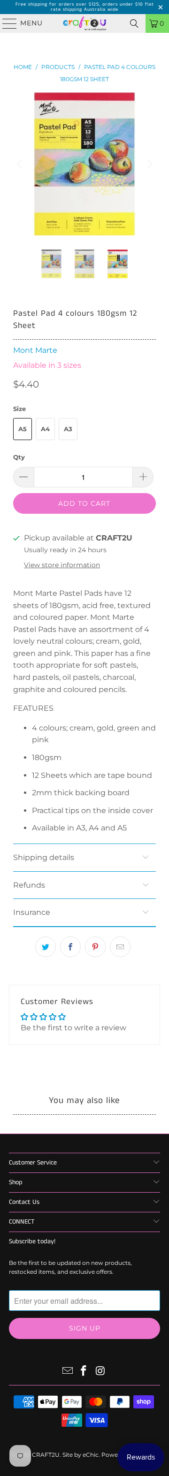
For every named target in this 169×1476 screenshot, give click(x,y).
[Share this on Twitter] (45, 946)
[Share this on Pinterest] (95, 946)
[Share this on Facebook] (70, 946)
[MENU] (5, 23)
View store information (62, 565)
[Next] (148, 164)
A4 (45, 429)
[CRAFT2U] (84, 23)
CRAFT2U (46, 1454)
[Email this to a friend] (120, 946)
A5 (22, 429)
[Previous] (20, 164)
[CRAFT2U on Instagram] (100, 1371)
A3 (68, 429)
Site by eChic (80, 1454)
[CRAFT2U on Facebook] (84, 1371)
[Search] (134, 23)
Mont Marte (35, 350)
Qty (19, 457)
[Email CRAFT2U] (68, 1371)
